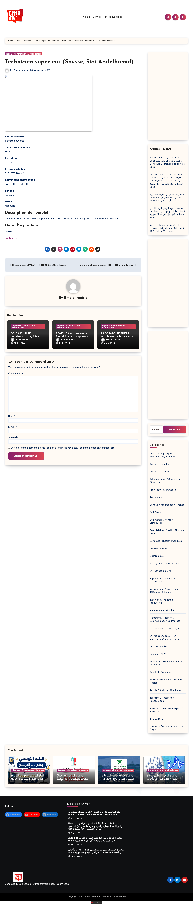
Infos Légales (113, 17)
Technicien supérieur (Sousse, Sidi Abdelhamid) (69, 62)
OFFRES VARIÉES (159, 646)
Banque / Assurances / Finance (167, 504)
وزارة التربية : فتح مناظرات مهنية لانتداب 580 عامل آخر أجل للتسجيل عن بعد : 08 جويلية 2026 (167, 228)
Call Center (156, 512)
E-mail (12, 426)
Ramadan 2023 (158, 654)
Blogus (105, 896)
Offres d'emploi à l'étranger (165, 628)
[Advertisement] (168, 96)
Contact (97, 17)
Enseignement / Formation (164, 563)
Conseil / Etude (158, 548)
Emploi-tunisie (21, 70)
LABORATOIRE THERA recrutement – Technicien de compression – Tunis (118, 336)
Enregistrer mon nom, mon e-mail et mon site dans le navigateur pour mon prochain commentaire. (63, 447)
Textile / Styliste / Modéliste (165, 690)
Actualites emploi (159, 464)
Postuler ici (11, 238)
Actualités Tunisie (160, 471)
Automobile (156, 497)
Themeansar (119, 896)
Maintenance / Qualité (162, 610)
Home (86, 17)
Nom (11, 416)
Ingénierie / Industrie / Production (23, 54)
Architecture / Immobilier (163, 489)
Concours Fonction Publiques (166, 541)
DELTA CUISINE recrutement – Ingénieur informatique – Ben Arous (26, 336)
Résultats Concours (160, 672)
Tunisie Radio (157, 719)
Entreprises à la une (160, 571)
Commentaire (16, 373)
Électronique (157, 556)
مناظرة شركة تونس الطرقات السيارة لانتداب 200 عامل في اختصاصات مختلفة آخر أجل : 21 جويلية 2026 (167, 197)
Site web (13, 437)
